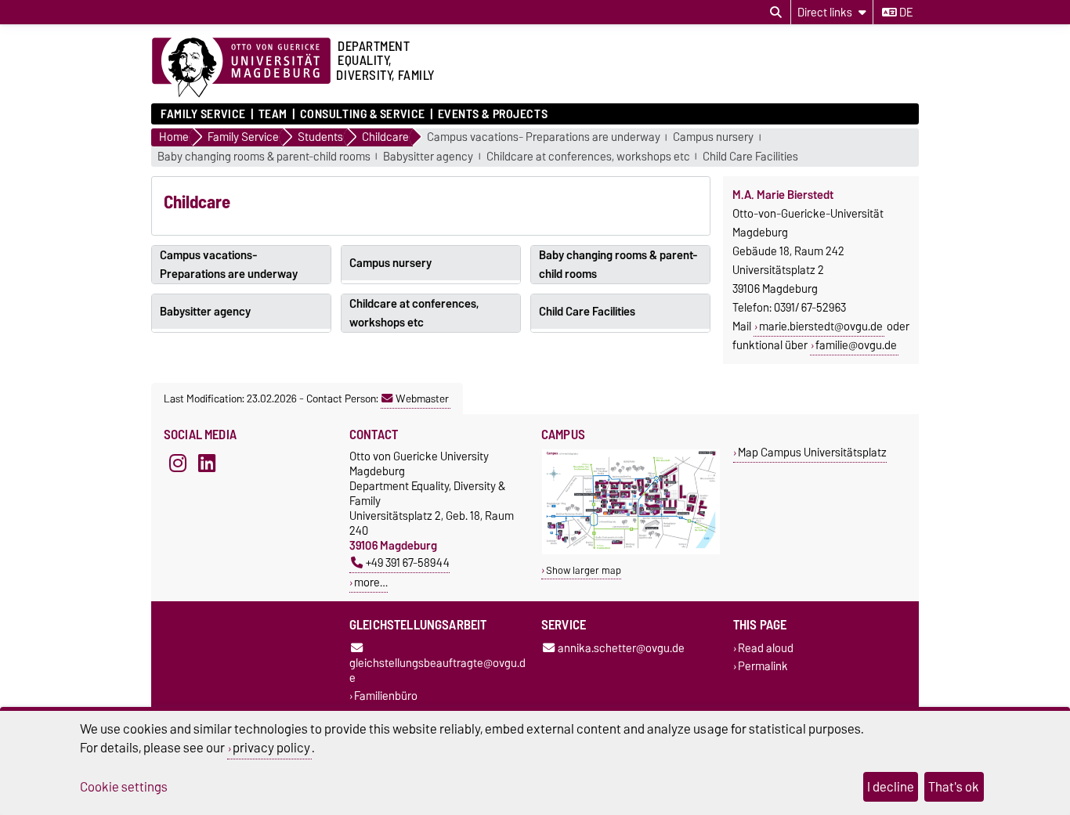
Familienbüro (386, 696)
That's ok (953, 787)
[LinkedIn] (207, 463)
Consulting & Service (362, 114)
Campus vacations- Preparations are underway (543, 137)
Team (272, 114)
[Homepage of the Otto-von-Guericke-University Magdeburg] (241, 68)
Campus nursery (713, 137)
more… (371, 582)
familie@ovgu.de (856, 345)
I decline (890, 787)
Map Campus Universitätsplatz (812, 452)
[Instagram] (178, 463)
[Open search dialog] (776, 12)
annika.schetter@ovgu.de (621, 648)
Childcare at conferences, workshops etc (588, 157)
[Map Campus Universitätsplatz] (631, 551)
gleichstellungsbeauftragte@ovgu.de (437, 670)
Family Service (203, 114)
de (905, 12)
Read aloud (765, 648)
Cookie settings (124, 787)
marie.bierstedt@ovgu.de (821, 326)
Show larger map (583, 570)
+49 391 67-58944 (408, 562)
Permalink (763, 666)
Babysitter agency (428, 157)
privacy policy (271, 748)
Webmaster (422, 398)
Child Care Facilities (750, 157)
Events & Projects (493, 114)
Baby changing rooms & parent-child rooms (264, 157)
